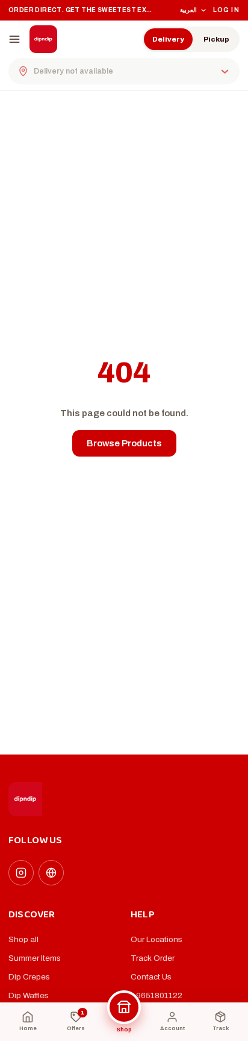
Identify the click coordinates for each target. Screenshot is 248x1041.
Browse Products (124, 443)
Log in (226, 10)
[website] (51, 872)
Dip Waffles (28, 995)
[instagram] (21, 872)
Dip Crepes (29, 976)
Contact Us (151, 976)
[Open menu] (14, 39)
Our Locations (156, 939)
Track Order (153, 958)
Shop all (23, 939)
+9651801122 (156, 995)
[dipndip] (43, 39)
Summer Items (34, 958)
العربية (188, 10)
